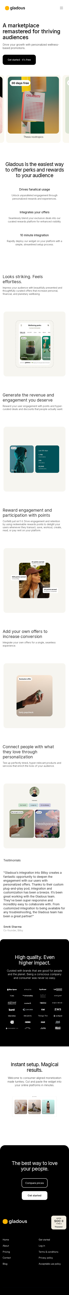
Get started (44, 1239)
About (6, 1245)
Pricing (6, 1251)
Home (6, 1239)
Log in (42, 1245)
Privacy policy (46, 1257)
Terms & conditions (48, 1251)
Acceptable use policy (50, 1263)
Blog (5, 1263)
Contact (7, 1257)
